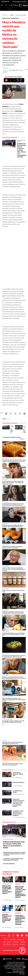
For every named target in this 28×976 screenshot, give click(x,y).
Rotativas (8, 419)
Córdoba (22, 942)
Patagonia (15, 944)
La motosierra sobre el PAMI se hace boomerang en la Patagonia (13, 859)
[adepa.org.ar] (18, 959)
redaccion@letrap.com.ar (18, 971)
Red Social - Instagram (18, 935)
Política (12, 15)
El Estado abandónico (9, 863)
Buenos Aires (20, 939)
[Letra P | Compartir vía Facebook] (15, 413)
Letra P (6, 15)
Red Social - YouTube (22, 935)
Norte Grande (7, 944)
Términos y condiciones (12, 972)
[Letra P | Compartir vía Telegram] (20, 413)
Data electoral (12, 9)
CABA (4, 942)
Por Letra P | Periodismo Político (5, 70)
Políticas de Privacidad (21, 973)
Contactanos (3, 935)
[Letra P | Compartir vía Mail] (24, 413)
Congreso (22, 944)
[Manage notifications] (24, 967)
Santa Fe (9, 942)
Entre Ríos (16, 942)
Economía (13, 939)
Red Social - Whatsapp (26, 935)
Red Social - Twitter (9, 935)
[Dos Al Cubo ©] (7, 959)
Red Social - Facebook (13, 935)
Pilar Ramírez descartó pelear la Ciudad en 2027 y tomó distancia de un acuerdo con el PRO (14, 854)
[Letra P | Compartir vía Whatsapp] (6, 413)
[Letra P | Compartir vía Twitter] (10, 413)
